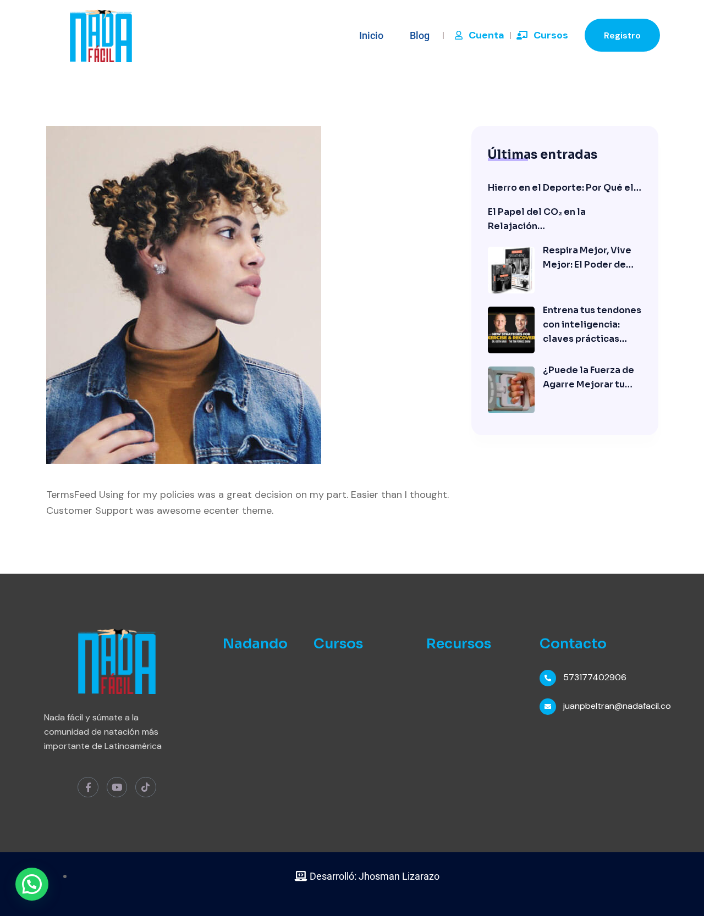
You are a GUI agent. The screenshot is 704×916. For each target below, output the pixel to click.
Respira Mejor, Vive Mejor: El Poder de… (588, 257)
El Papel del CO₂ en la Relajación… (537, 219)
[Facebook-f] (88, 787)
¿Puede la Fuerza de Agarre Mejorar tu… (588, 377)
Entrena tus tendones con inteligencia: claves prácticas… (592, 324)
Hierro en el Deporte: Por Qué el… (564, 187)
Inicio (371, 35)
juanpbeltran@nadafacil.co (617, 706)
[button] (31, 884)
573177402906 (594, 677)
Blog (420, 35)
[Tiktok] (145, 787)
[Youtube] (117, 787)
